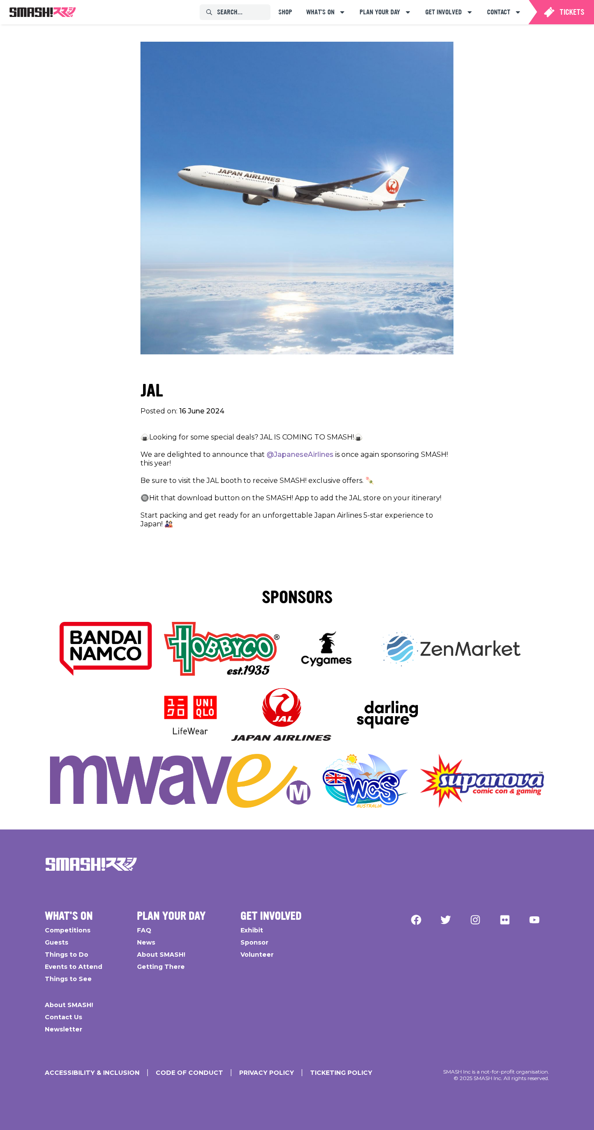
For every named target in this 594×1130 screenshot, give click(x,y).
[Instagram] (475, 919)
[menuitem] (42, 12)
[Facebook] (416, 919)
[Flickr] (505, 919)
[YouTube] (534, 919)
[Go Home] (91, 864)
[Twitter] (446, 919)
